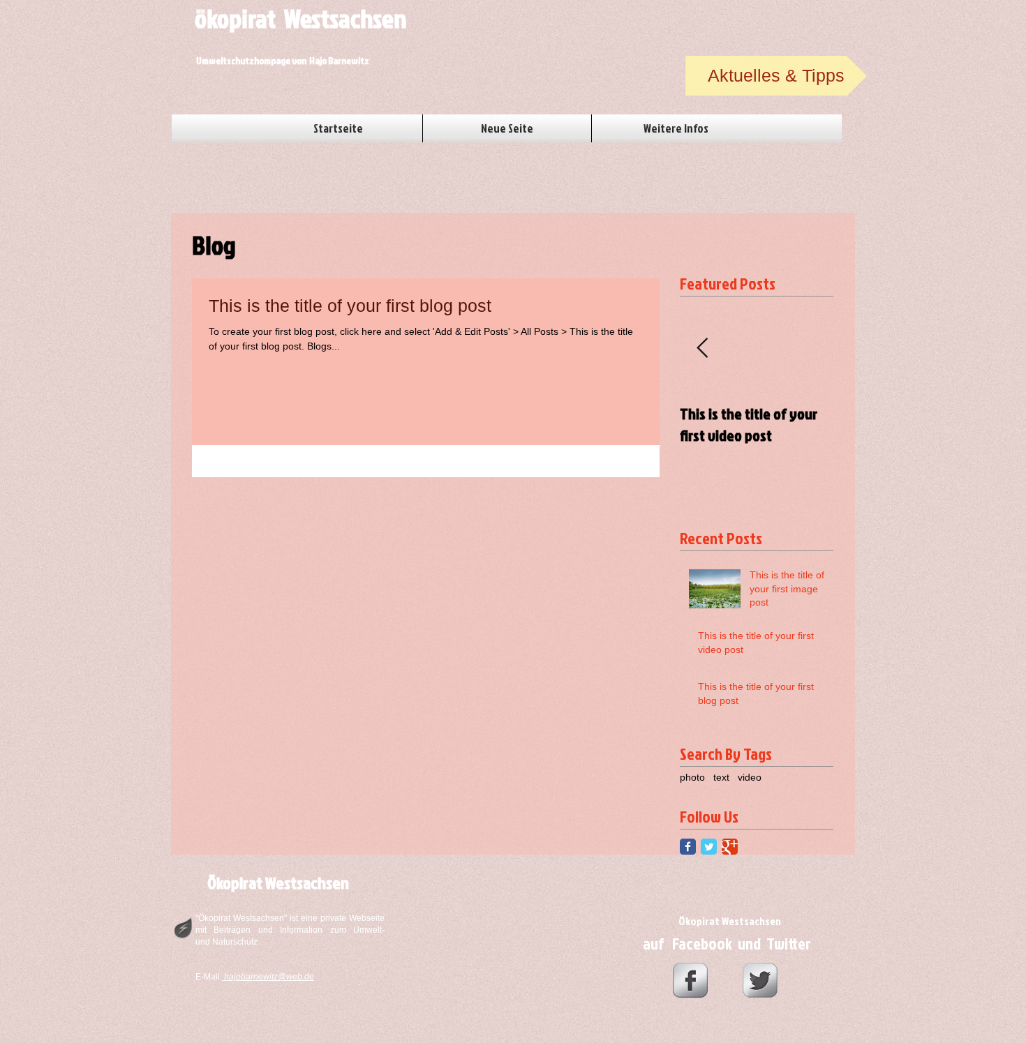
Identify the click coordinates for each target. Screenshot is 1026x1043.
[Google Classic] (730, 847)
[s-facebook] (690, 980)
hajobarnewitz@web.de (269, 977)
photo (692, 777)
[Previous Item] (702, 348)
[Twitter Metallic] (760, 980)
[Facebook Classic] (688, 847)
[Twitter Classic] (709, 847)
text (721, 777)
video (749, 777)
